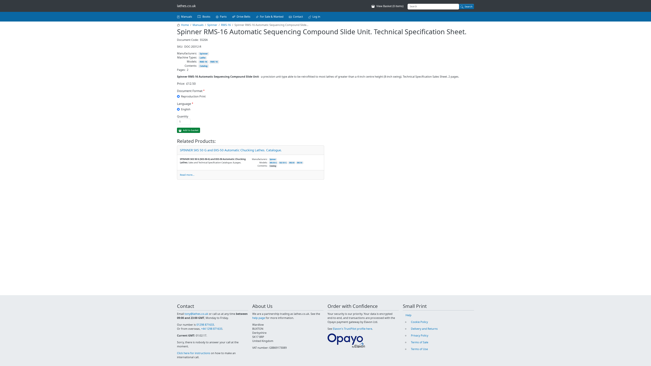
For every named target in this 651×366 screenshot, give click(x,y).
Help (408, 315)
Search (468, 6)
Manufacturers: (187, 53)
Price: (181, 84)
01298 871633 (205, 325)
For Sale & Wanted (271, 16)
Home (185, 25)
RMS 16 (214, 61)
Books (206, 16)
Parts (223, 16)
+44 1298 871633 (211, 329)
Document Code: (188, 40)
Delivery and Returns (424, 329)
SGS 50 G (283, 163)
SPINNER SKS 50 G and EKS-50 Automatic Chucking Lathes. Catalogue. (231, 150)
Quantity (182, 116)
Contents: (191, 66)
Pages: (181, 70)
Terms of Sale (419, 342)
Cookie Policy (419, 322)
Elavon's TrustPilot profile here (352, 329)
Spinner (212, 25)
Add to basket (191, 130)
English (185, 109)
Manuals (186, 16)
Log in (316, 16)
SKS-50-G (273, 163)
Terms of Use (419, 349)
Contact (298, 16)
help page (258, 318)
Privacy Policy (419, 335)
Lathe (202, 57)
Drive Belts (243, 16)
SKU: (180, 46)
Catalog (204, 66)
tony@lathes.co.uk (196, 314)
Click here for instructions (193, 353)
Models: (192, 61)
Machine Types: (187, 57)
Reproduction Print (193, 96)
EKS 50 (299, 163)
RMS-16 (226, 25)
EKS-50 (291, 163)
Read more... (187, 174)
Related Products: (196, 141)
